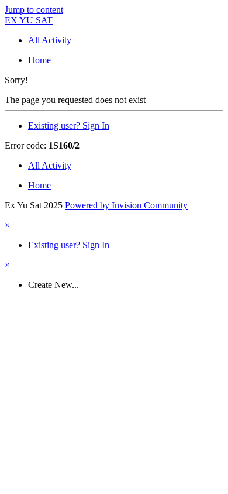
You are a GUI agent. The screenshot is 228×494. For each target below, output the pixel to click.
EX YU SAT (29, 20)
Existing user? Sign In (68, 126)
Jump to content (34, 10)
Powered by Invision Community (126, 205)
